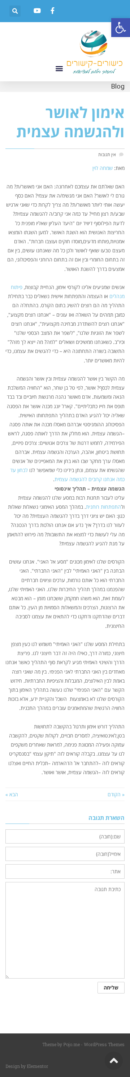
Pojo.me (71, 1044)
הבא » (11, 794)
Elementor (37, 1066)
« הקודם (116, 794)
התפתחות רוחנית (103, 506)
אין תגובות (107, 154)
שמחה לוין (102, 167)
